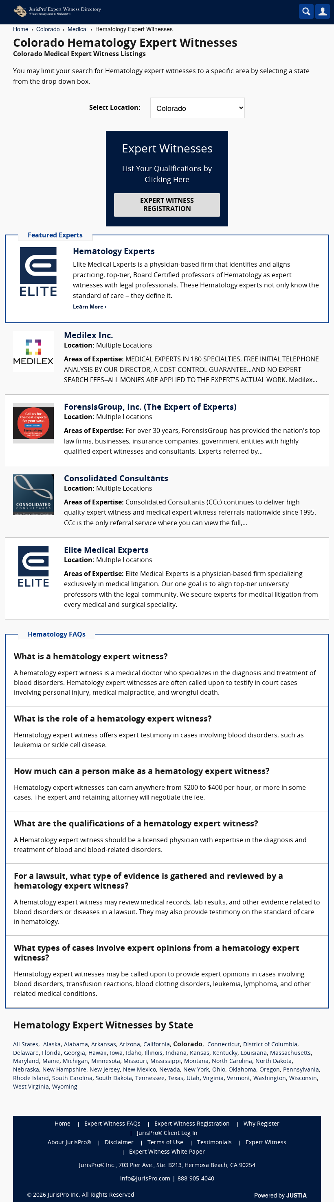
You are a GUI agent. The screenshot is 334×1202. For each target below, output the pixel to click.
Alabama (76, 1045)
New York (196, 1070)
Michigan (75, 1062)
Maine (50, 1062)
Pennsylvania (301, 1070)
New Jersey (105, 1070)
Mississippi (165, 1062)
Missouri (135, 1062)
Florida (51, 1053)
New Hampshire (64, 1070)
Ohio (218, 1070)
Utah (193, 1079)
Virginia (213, 1079)
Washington (269, 1079)
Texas (175, 1079)
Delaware (26, 1053)
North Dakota (273, 1062)
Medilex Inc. (88, 336)
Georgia (74, 1053)
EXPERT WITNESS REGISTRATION (167, 205)
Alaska (52, 1045)
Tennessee (150, 1079)
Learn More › (89, 307)
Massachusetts (290, 1053)
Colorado (48, 29)
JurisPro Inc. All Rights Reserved (91, 1195)
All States (25, 1045)
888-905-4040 (196, 1179)
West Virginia (31, 1087)
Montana (196, 1062)
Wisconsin (303, 1079)
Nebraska (26, 1070)
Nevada (169, 1070)
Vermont (238, 1079)
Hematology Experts (114, 252)
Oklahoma (242, 1070)
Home (21, 29)
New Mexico (139, 1070)
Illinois (154, 1053)
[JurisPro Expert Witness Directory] (132, 11)
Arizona (129, 1045)
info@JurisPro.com (145, 1179)
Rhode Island (31, 1079)
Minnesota (105, 1062)
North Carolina (232, 1062)
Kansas (199, 1053)
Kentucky (225, 1053)
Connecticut (223, 1045)
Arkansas (103, 1045)
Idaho (133, 1053)
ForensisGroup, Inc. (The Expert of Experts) (150, 408)
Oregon (269, 1070)
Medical (78, 29)
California (156, 1045)
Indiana (176, 1053)
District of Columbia (270, 1045)
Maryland (26, 1062)
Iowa (116, 1053)
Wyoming (64, 1087)
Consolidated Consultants (116, 479)
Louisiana (254, 1053)
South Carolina (72, 1079)
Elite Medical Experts (106, 551)
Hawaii (97, 1053)
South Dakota (114, 1079)
